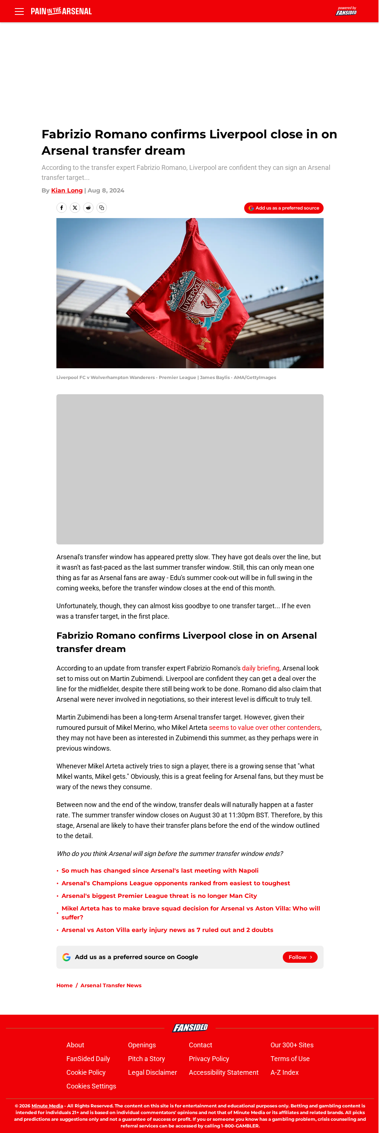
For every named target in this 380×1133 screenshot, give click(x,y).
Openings (142, 1045)
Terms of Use (290, 1059)
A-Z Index (285, 1072)
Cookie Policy (86, 1072)
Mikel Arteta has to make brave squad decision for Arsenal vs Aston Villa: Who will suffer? (191, 913)
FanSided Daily (88, 1059)
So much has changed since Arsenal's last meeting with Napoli (160, 870)
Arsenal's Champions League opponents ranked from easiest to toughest (176, 883)
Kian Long (67, 190)
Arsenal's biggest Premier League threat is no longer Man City (159, 895)
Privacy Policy (209, 1059)
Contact (200, 1045)
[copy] (101, 207)
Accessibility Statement (224, 1072)
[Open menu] (19, 11)
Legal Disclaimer (152, 1072)
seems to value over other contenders (264, 727)
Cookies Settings (91, 1086)
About (75, 1045)
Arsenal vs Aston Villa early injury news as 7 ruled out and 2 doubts (167, 929)
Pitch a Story (146, 1059)
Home (64, 985)
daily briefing (260, 668)
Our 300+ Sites (292, 1045)
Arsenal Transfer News (111, 985)
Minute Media (47, 1106)
